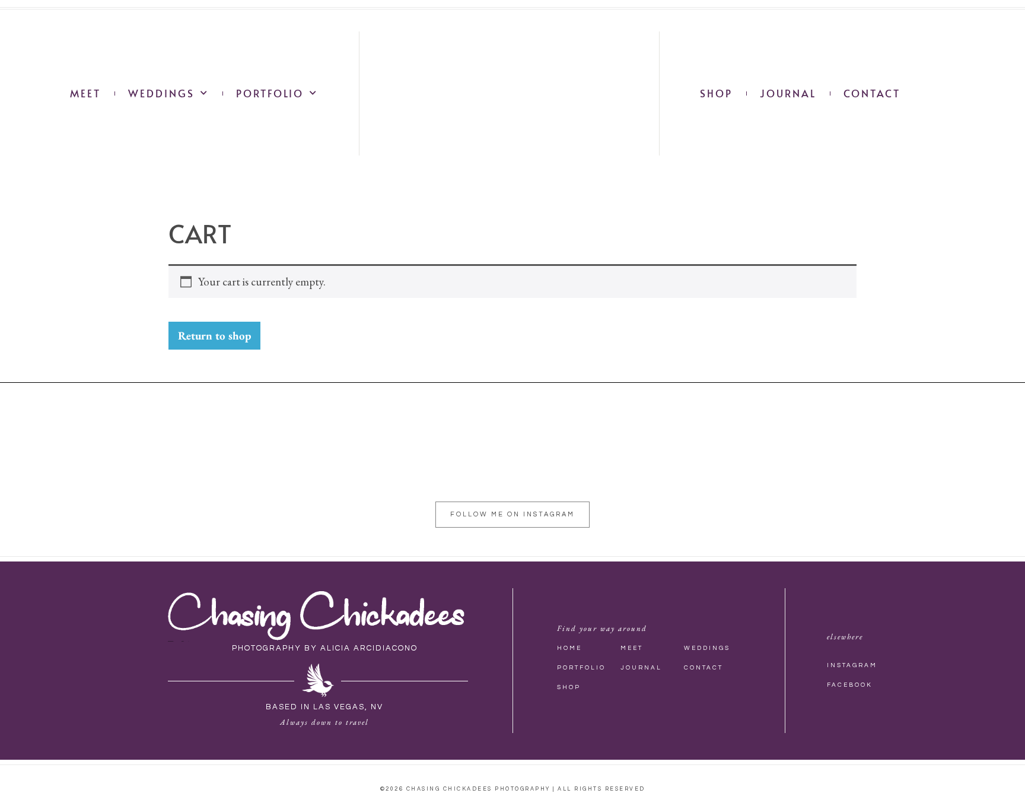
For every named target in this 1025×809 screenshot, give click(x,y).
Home (569, 648)
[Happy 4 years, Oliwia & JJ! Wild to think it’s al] (873, 461)
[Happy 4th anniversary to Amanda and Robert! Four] (564, 461)
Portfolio (270, 93)
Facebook (850, 685)
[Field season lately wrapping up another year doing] (357, 461)
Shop (716, 93)
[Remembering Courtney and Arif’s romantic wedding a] (770, 461)
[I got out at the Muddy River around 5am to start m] (151, 461)
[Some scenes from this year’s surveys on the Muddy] (255, 461)
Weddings (161, 93)
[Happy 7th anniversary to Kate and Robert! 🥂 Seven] (48, 461)
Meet (85, 93)
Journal (788, 93)
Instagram (852, 665)
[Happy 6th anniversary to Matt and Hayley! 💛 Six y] (461, 461)
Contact (871, 93)
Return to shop (214, 335)
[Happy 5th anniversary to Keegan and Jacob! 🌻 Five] (667, 461)
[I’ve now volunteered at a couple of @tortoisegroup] (976, 461)
